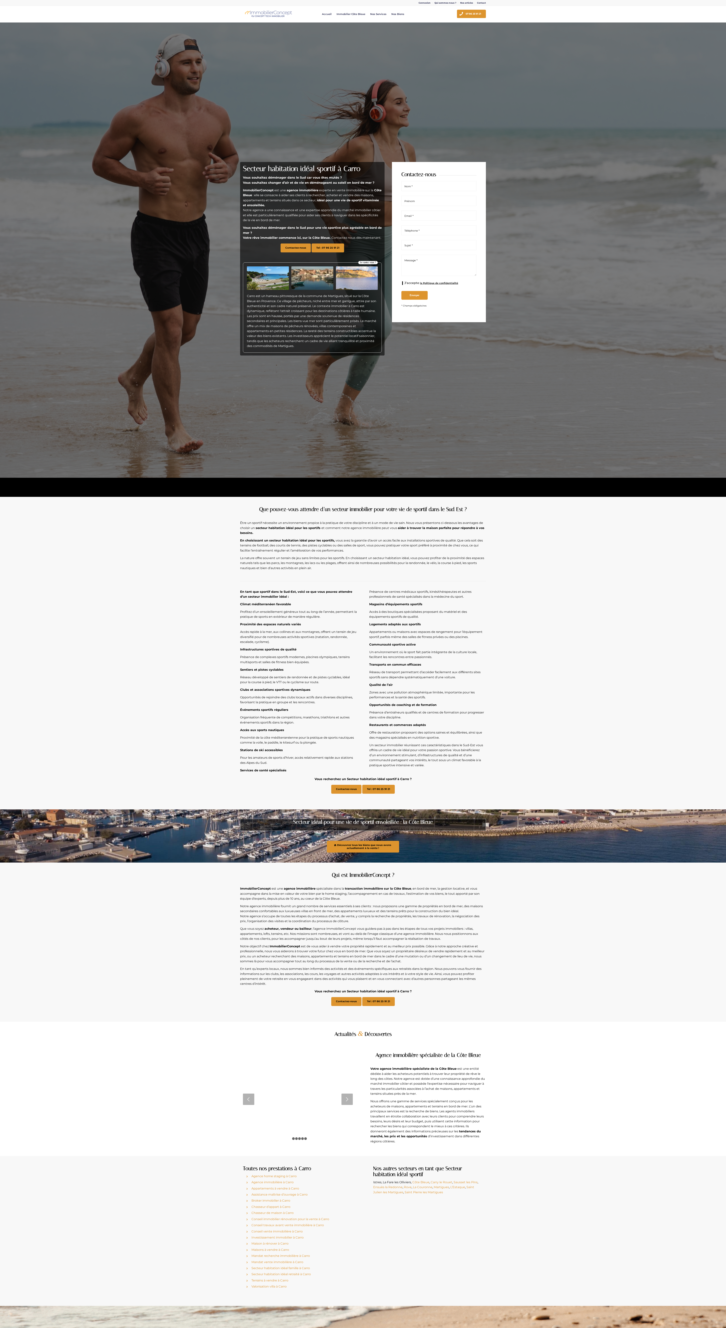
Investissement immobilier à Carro (277, 1237)
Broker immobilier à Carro (270, 1200)
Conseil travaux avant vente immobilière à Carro (287, 1225)
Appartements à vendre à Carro (275, 1188)
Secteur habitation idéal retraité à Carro (281, 1274)
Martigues (441, 1187)
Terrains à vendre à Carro (269, 1280)
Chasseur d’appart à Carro (270, 1207)
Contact (481, 3)
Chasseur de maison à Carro (272, 1213)
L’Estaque (457, 1187)
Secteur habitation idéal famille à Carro (280, 1268)
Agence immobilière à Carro (272, 1182)
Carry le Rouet (441, 1182)
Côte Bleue (420, 1182)
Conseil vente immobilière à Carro (277, 1231)
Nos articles (466, 3)
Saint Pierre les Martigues (424, 1192)
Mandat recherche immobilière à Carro (280, 1256)
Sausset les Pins (466, 1182)
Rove (408, 1187)
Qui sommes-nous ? (445, 3)
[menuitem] (425, 3)
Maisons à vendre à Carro (270, 1250)
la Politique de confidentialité (439, 283)
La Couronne (422, 1187)
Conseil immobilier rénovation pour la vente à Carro (290, 1219)
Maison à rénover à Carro (270, 1243)
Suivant (347, 1099)
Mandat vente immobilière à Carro (277, 1262)
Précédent (248, 1099)
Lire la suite (298, 1124)
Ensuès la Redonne (388, 1187)
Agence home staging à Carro (274, 1176)
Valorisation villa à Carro (269, 1286)
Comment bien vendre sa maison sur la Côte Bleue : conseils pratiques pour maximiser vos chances (298, 1073)
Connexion (424, 3)
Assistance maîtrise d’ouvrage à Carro (279, 1194)
